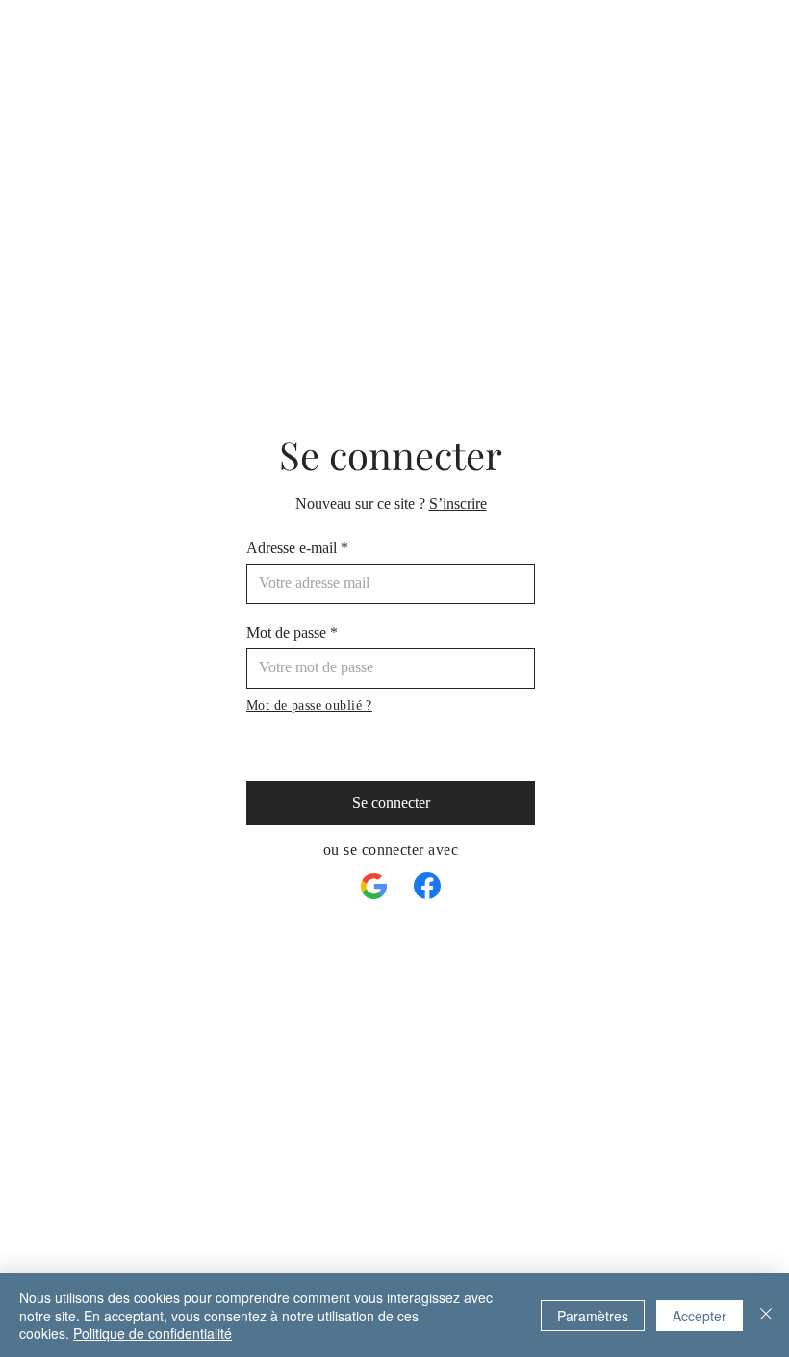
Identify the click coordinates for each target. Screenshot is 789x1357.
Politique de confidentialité (152, 1333)
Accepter (699, 1315)
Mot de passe (286, 633)
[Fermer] (765, 1315)
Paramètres (592, 1315)
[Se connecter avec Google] (374, 886)
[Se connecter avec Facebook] (427, 885)
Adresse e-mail (291, 548)
